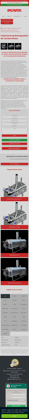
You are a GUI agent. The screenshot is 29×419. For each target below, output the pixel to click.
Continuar (14, 416)
